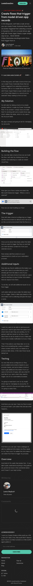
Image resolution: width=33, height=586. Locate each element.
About (3, 563)
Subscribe (23, 3)
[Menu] (30, 3)
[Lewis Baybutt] (3, 45)
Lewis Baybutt (9, 44)
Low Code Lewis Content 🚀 (13, 10)
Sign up (18, 560)
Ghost (15, 583)
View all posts (7, 494)
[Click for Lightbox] (16, 137)
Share (27, 75)
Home (3, 560)
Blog (2, 565)
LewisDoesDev (15, 581)
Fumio (20, 583)
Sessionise (19, 563)
